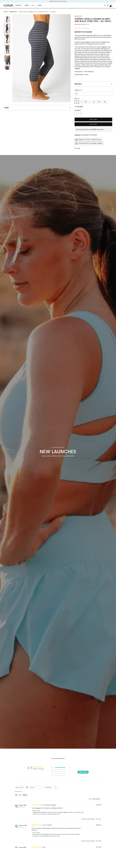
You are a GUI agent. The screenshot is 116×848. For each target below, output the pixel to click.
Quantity (78, 110)
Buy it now (93, 124)
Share (78, 148)
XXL (99, 102)
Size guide (80, 106)
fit (20, 795)
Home (5, 12)
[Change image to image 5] (7, 39)
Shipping (77, 135)
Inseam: (78, 90)
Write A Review (83, 772)
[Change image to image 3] (7, 18)
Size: (77, 98)
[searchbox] (20, 787)
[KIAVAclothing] (8, 5)
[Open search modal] (104, 5)
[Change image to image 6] (7, 49)
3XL (105, 102)
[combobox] (36, 787)
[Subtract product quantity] (76, 113)
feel (16, 795)
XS (77, 102)
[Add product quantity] (80, 113)
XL (94, 102)
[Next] (73, 1)
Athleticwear (13, 12)
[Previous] (42, 1)
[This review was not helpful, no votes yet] (99, 819)
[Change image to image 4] (7, 28)
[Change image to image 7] (7, 60)
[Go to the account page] (108, 5)
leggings (25, 795)
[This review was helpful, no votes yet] (96, 819)
